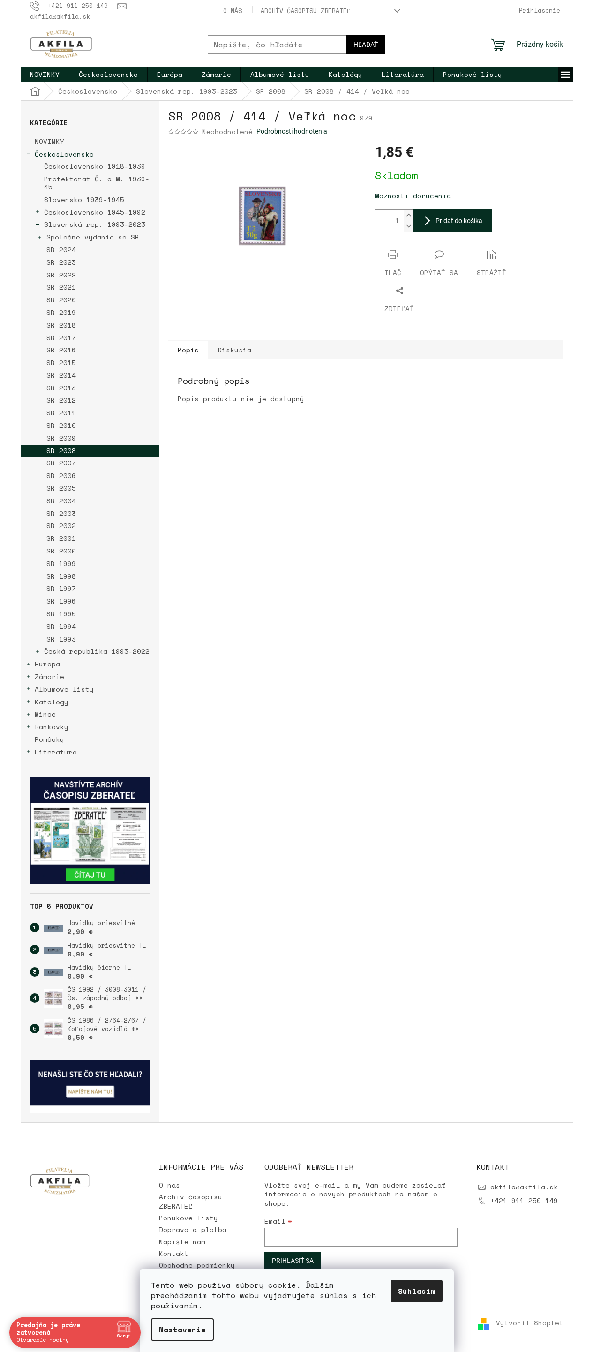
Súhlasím (416, 1291)
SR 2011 (61, 413)
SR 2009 (61, 438)
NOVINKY (49, 141)
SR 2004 (61, 501)
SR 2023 (61, 262)
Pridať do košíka (458, 220)
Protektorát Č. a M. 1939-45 (97, 183)
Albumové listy (64, 689)
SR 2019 (61, 312)
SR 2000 (61, 551)
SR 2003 (61, 513)
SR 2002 (61, 525)
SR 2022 (61, 275)
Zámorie (49, 676)
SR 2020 (61, 300)
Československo (64, 154)
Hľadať (365, 44)
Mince (45, 714)
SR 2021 (61, 287)
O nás (232, 10)
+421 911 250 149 (524, 1200)
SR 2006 (61, 475)
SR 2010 (61, 425)
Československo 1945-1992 (94, 212)
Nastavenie (182, 1329)
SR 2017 (61, 338)
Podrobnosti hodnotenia (291, 131)
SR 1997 (61, 588)
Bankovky (51, 727)
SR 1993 (61, 639)
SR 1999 (61, 563)
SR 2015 (61, 362)
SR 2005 (61, 488)
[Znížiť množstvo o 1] (408, 226)
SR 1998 (61, 576)
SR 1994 (61, 626)
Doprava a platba (192, 1229)
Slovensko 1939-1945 (84, 199)
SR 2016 (61, 350)
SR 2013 (61, 388)
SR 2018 (61, 325)
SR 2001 (61, 538)
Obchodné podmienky (197, 1265)
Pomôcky (49, 739)
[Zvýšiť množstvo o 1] (408, 215)
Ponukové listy (188, 1218)
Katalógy (51, 702)
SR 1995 (61, 614)
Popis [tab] (188, 350)
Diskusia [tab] (234, 350)
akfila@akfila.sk (524, 1187)
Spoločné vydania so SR (92, 237)
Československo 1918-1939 (94, 166)
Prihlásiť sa (293, 1260)
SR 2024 (61, 249)
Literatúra (56, 752)
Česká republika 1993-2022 (97, 651)
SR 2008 (61, 451)
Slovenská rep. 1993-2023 (94, 224)
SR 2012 (61, 400)
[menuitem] (45, 74)
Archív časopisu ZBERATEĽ (306, 10)
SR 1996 (61, 601)
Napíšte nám (182, 1242)
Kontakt (173, 1253)
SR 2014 (61, 375)
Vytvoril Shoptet (529, 1323)
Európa (47, 664)
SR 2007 (61, 463)
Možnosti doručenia (413, 195)
